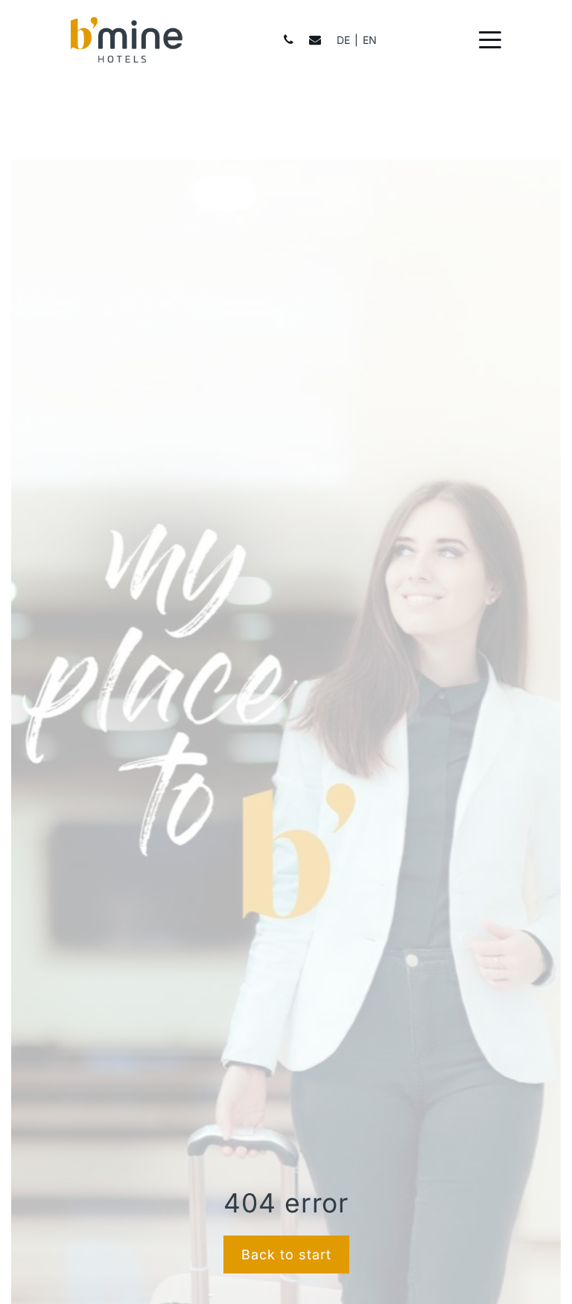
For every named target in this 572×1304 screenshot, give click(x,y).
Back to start (286, 1254)
